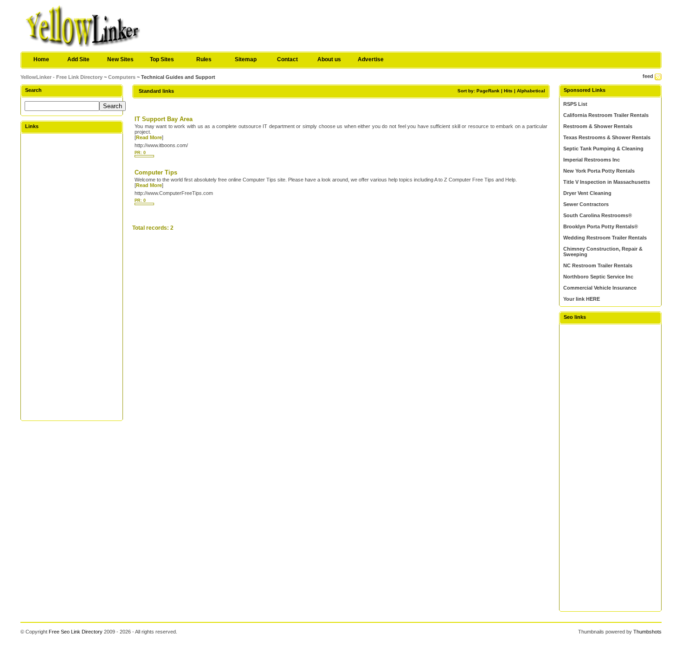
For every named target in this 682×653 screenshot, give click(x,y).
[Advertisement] (72, 276)
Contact (287, 59)
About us (329, 59)
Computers (121, 77)
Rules (204, 59)
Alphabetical (531, 90)
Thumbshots (647, 631)
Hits (508, 90)
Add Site (78, 59)
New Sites (120, 59)
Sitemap (246, 59)
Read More (149, 137)
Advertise (371, 59)
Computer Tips (156, 172)
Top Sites (162, 59)
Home (41, 59)
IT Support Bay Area (164, 119)
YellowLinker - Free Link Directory (61, 77)
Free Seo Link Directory (76, 631)
